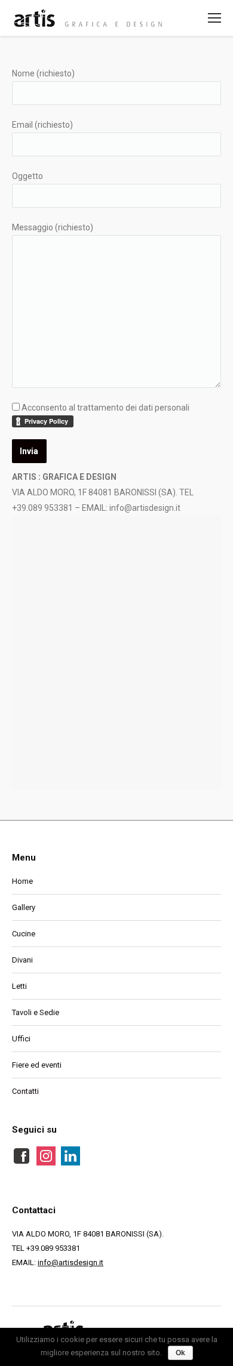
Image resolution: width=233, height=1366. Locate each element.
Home (22, 881)
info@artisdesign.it (70, 1262)
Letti (19, 986)
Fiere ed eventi (37, 1064)
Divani (22, 959)
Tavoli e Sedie (35, 1012)
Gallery (23, 907)
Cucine (23, 933)
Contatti (25, 1091)
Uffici (21, 1038)
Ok (180, 1353)
